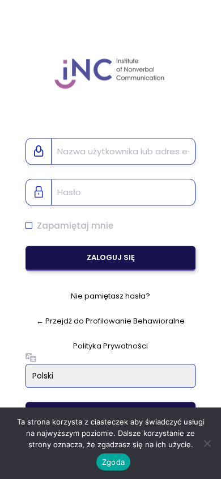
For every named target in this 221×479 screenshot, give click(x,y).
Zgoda (113, 462)
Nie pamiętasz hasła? (110, 296)
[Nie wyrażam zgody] (206, 443)
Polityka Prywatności (110, 346)
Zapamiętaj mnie (75, 226)
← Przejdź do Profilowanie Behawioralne (110, 321)
